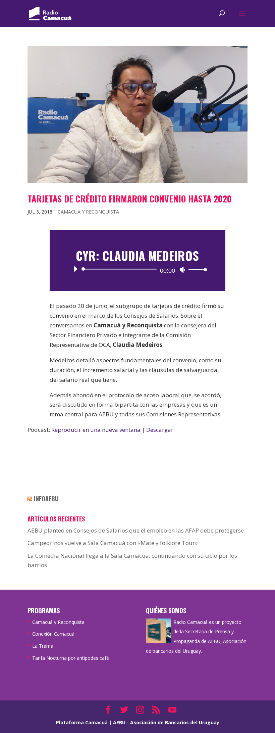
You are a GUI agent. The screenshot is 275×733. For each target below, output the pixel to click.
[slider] (195, 269)
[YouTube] (172, 710)
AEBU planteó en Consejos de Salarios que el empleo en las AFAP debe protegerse (136, 530)
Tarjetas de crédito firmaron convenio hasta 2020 (130, 198)
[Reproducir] (75, 269)
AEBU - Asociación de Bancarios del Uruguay (166, 722)
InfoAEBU (46, 498)
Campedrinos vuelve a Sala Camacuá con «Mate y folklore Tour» (113, 543)
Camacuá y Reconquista (88, 212)
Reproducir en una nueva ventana (96, 429)
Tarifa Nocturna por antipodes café (70, 658)
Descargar (159, 429)
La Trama (42, 646)
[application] (138, 269)
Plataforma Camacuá (82, 722)
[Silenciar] (182, 270)
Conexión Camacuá (53, 634)
